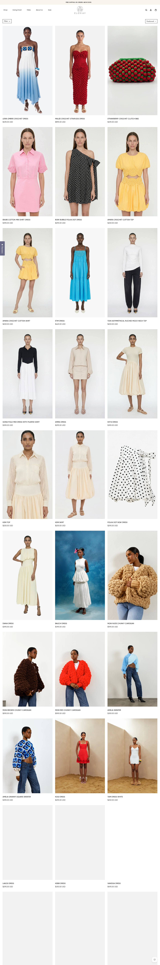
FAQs (29, 10)
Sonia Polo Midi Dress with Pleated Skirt (21, 422)
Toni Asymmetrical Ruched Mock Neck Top (127, 321)
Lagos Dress (8, 883)
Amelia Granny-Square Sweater (17, 797)
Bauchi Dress (61, 623)
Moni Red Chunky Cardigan (67, 710)
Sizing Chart (17, 10)
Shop (5, 10)
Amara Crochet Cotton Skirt (16, 321)
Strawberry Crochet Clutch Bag (123, 119)
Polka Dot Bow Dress (117, 522)
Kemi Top (6, 522)
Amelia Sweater (114, 710)
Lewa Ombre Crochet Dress (15, 119)
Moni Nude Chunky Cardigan (121, 623)
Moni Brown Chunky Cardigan (17, 710)
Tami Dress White (115, 797)
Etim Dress (59, 321)
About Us (39, 10)
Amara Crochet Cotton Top (121, 220)
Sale (49, 10)
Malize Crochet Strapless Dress (70, 119)
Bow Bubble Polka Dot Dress (68, 220)
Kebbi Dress (60, 883)
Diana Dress (8, 623)
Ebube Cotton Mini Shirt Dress (16, 220)
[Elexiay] (80, 10)
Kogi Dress (60, 797)
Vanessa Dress (114, 883)
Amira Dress (60, 422)
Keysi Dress (113, 422)
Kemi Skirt (59, 522)
